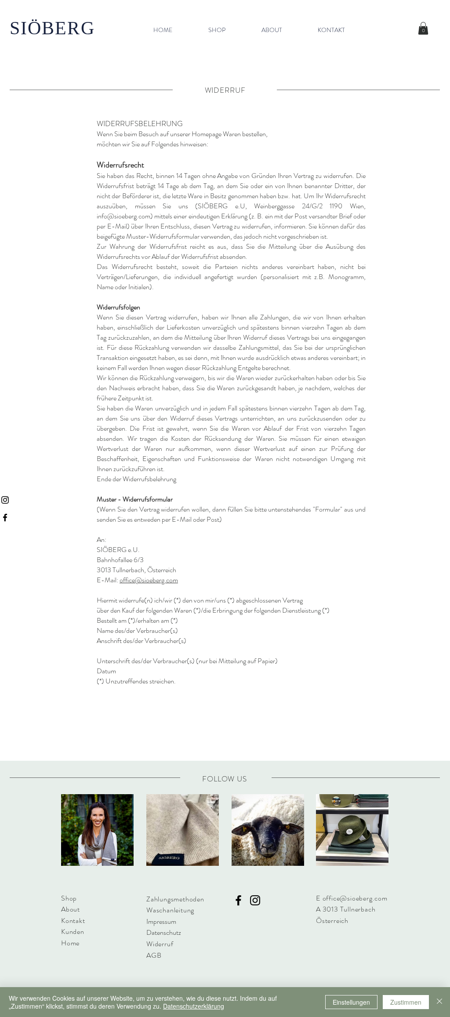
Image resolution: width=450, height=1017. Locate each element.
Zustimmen (405, 1002)
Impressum (161, 921)
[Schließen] (439, 1002)
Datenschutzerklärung (193, 1006)
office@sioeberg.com (149, 580)
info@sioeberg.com (123, 216)
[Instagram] (5, 500)
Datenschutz (163, 932)
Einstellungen (351, 1002)
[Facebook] (5, 517)
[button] (423, 28)
